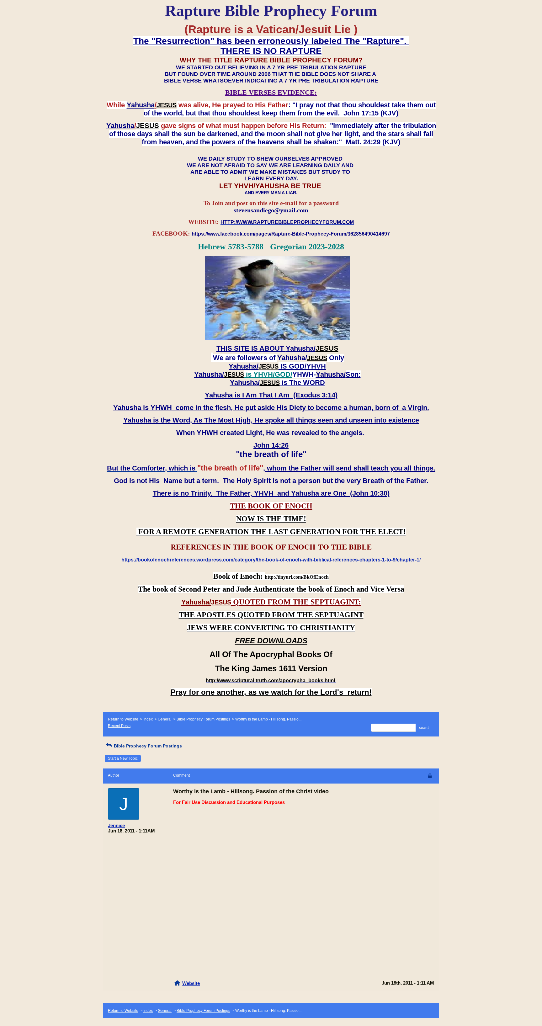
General (165, 719)
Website (191, 983)
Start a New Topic (123, 758)
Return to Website (123, 719)
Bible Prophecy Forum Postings (203, 719)
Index (148, 719)
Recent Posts (119, 726)
